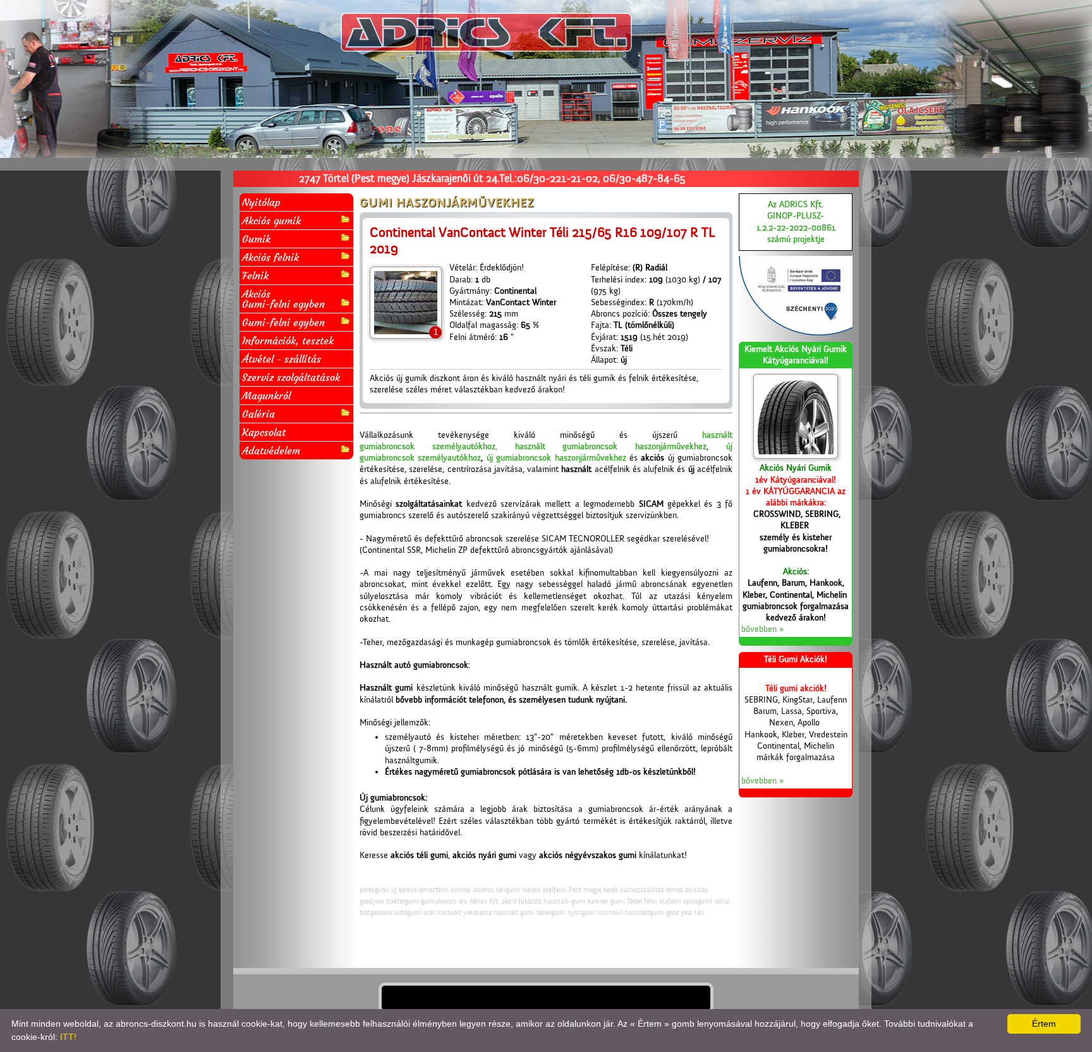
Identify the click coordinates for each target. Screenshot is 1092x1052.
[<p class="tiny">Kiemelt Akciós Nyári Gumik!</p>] (795, 416)
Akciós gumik (271, 220)
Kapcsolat (264, 432)
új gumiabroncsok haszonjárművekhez (556, 458)
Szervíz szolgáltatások (291, 377)
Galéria (258, 414)
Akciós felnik (270, 257)
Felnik (255, 275)
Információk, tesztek (288, 340)
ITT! (68, 1037)
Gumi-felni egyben (283, 322)
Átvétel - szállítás (281, 359)
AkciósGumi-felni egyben (283, 298)
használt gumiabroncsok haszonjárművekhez (611, 447)
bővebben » (762, 629)
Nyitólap (261, 202)
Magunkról (266, 395)
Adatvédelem (271, 450)
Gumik (256, 239)
